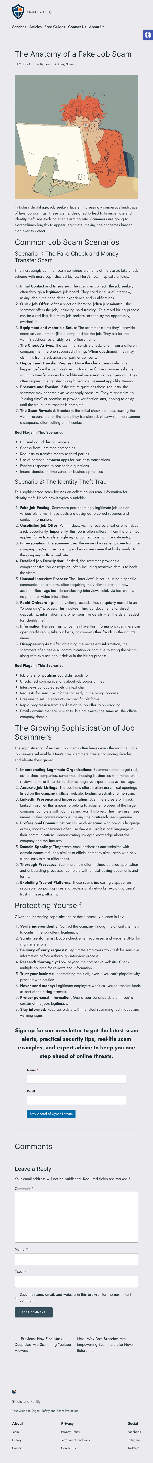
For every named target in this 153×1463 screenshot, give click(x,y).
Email (32, 1091)
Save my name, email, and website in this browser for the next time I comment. (75, 1297)
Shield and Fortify (39, 12)
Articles (59, 64)
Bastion (45, 64)
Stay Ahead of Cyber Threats (51, 1113)
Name (32, 1070)
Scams (70, 64)
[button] (148, 35)
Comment (24, 1188)
